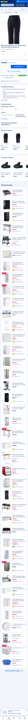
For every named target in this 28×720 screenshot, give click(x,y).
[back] (2, 9)
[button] (22, 1)
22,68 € (4, 63)
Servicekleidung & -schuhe (9, 12)
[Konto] (25, 718)
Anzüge (16, 12)
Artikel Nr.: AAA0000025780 (6, 49)
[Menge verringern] (2, 66)
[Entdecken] (8, 718)
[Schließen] (25, 710)
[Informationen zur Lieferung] (12, 77)
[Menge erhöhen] (8, 66)
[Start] (3, 718)
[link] (3, 54)
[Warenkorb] (19, 718)
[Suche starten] (25, 9)
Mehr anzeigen (4, 100)
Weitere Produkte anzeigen (13, 670)
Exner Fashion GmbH (14, 81)
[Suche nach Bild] (22, 9)
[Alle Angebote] (14, 718)
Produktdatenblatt (19, 208)
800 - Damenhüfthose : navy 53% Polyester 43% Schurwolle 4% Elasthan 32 (13, 46)
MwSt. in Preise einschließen (14, 713)
